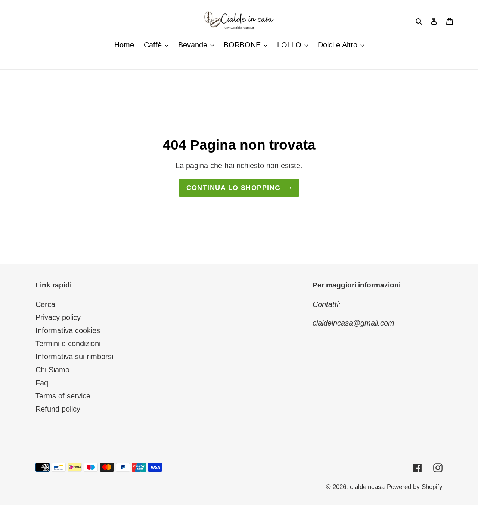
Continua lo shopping (233, 187)
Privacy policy (58, 317)
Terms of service (62, 396)
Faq (41, 383)
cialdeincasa (367, 486)
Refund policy (57, 409)
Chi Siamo (52, 370)
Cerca (45, 304)
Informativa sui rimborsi (74, 356)
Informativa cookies (67, 330)
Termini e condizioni (67, 343)
